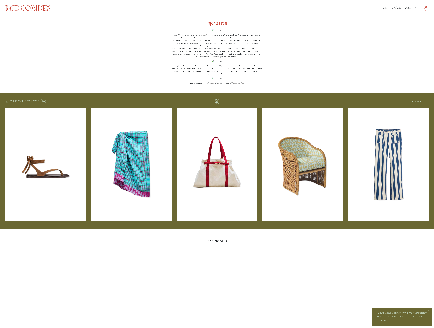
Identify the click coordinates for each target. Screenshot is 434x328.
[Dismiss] (428, 310)
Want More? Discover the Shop (25, 101)
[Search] (416, 8)
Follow (408, 7)
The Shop (79, 8)
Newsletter (397, 7)
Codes (68, 8)
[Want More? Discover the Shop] (217, 101)
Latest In (59, 8)
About (386, 7)
